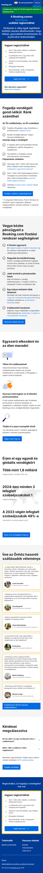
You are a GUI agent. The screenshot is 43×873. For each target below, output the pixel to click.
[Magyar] (16, 3)
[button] (22, 10)
